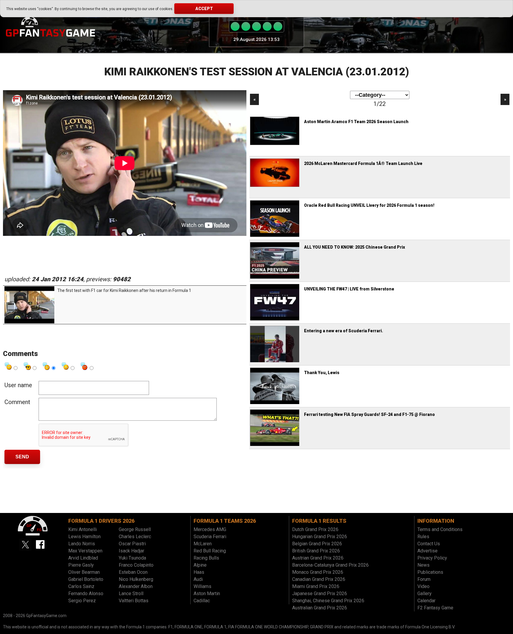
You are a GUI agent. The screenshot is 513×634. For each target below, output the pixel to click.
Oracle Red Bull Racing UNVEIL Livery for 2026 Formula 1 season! (369, 205)
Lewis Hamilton (84, 536)
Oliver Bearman (84, 572)
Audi (198, 579)
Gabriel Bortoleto (85, 579)
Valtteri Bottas (133, 600)
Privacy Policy (432, 558)
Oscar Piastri (132, 543)
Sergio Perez (82, 600)
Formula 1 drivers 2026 (101, 521)
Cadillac (202, 600)
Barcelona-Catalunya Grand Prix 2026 (330, 565)
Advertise (427, 551)
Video (423, 586)
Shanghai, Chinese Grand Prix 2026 (328, 600)
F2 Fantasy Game (435, 608)
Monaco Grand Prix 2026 (317, 572)
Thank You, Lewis (321, 372)
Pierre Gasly (81, 565)
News (423, 565)
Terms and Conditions (440, 529)
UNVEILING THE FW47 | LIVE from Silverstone (349, 289)
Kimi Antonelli (82, 529)
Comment (17, 402)
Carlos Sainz (81, 586)
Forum (423, 579)
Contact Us (428, 543)
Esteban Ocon (133, 572)
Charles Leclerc (135, 536)
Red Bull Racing (210, 551)
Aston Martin (207, 593)
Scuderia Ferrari (210, 536)
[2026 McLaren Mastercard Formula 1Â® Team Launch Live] (275, 186)
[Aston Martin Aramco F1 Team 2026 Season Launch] (275, 144)
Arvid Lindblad (83, 558)
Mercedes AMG (210, 529)
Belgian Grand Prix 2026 (317, 543)
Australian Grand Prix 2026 (319, 608)
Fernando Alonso (85, 593)
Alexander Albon (136, 586)
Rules (423, 536)
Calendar (426, 600)
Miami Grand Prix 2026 (315, 586)
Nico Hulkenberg (136, 579)
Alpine (200, 565)
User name (18, 385)
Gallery (424, 593)
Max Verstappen (85, 551)
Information (435, 521)
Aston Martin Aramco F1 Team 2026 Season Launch (356, 121)
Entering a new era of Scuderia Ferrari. (343, 330)
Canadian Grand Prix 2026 (318, 579)
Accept (204, 8)
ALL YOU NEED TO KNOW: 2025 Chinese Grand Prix (354, 247)
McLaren (203, 543)
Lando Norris (81, 543)
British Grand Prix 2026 (316, 551)
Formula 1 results (319, 521)
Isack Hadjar (131, 551)
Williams (202, 586)
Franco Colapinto (136, 565)
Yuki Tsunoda (132, 558)
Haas (199, 572)
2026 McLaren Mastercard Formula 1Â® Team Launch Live (363, 163)
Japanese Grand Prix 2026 (319, 593)
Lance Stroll (131, 593)
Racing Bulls (206, 558)
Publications (430, 572)
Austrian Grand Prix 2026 (317, 558)
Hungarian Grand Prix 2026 (319, 536)
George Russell (135, 529)
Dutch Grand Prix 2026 (315, 529)
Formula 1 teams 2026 (225, 521)
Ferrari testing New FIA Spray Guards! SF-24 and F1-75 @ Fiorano (369, 414)
